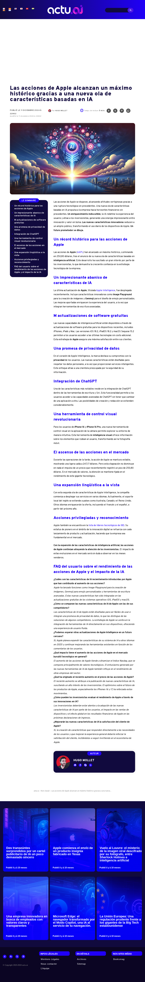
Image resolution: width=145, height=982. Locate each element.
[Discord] (75, 765)
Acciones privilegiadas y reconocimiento (26, 261)
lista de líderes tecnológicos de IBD (106, 525)
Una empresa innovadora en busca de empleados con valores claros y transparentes (26, 921)
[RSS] (11, 956)
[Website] (23, 956)
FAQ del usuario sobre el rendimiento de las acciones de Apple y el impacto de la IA (30, 269)
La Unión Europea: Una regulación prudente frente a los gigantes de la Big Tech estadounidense (120, 921)
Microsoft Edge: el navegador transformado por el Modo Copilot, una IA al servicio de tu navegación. (74, 921)
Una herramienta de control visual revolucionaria (28, 240)
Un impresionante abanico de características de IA (29, 214)
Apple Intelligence (105, 290)
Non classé (45, 791)
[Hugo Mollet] (50, 110)
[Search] (130, 10)
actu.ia (36, 791)
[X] (115, 111)
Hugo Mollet (61, 111)
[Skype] (85, 765)
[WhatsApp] (128, 111)
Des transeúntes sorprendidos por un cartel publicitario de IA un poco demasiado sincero (25, 852)
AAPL (80, 252)
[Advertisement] (72, 50)
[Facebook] (109, 111)
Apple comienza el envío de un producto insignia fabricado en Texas (73, 851)
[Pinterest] (122, 111)
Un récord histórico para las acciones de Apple (28, 207)
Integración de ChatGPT (26, 234)
